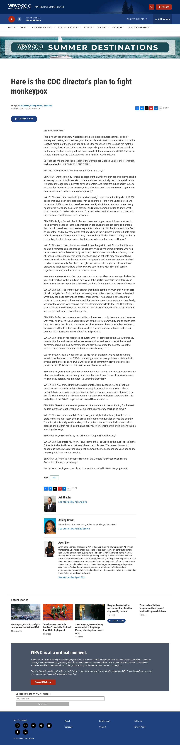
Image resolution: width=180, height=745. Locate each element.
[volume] (19, 19)
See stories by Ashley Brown (74, 528)
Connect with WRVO (138, 27)
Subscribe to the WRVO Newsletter (33, 694)
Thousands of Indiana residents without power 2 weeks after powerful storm (153, 608)
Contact (102, 727)
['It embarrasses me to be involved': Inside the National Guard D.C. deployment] (58, 612)
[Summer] (90, 47)
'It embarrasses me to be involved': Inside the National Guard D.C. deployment (57, 627)
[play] (11, 19)
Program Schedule (42, 27)
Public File (138, 721)
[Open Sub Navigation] (17, 27)
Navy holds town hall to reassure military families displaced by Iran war (119, 608)
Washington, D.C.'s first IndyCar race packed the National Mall (25, 626)
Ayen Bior (47, 105)
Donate (165, 7)
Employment (104, 721)
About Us (117, 27)
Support (102, 27)
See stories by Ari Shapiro (72, 501)
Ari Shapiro (24, 105)
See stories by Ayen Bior (71, 577)
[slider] (23, 19)
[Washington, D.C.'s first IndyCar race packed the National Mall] (25, 612)
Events (88, 27)
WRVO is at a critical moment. (59, 652)
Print (165, 107)
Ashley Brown (36, 105)
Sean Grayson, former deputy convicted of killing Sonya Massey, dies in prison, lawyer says (89, 629)
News (23, 27)
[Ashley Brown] (50, 526)
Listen (11, 27)
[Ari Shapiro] (50, 504)
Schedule (68, 727)
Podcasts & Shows (68, 27)
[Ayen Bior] (50, 549)
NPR (54, 478)
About (67, 721)
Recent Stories (19, 600)
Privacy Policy (139, 727)
